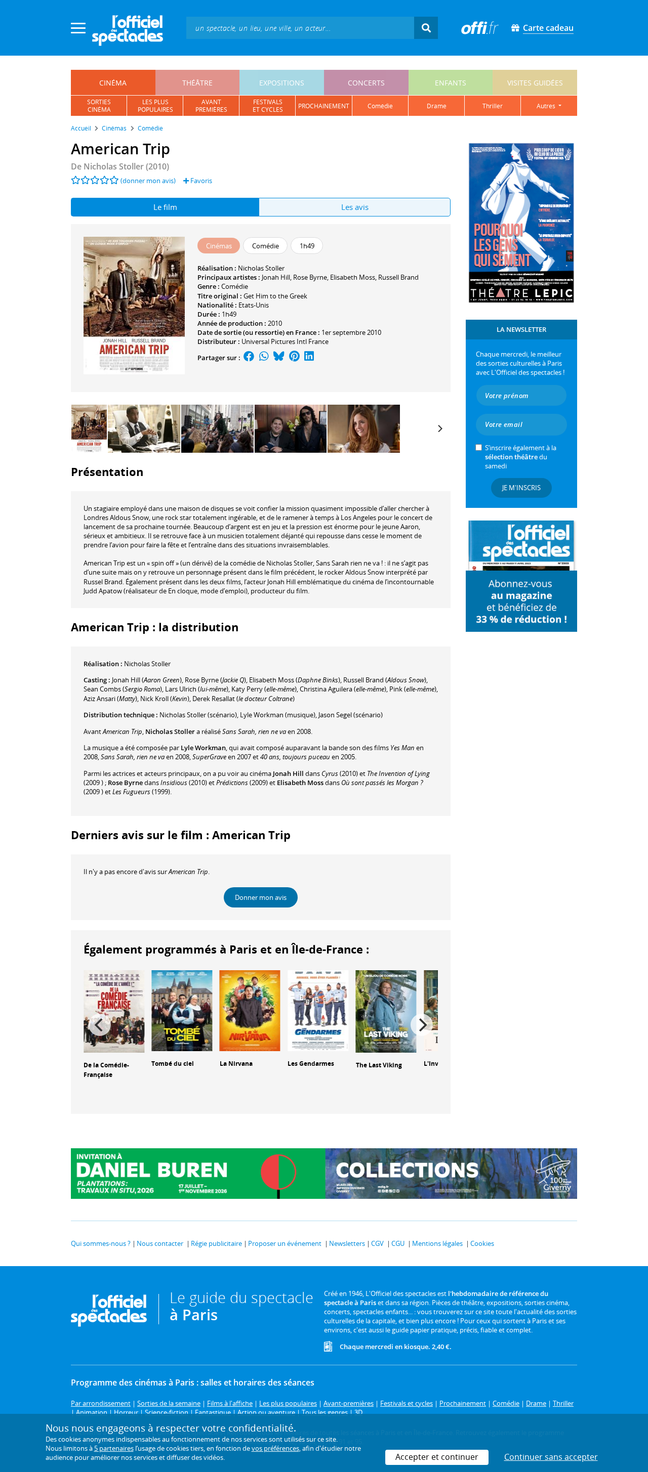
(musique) (277, 714)
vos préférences (275, 1448)
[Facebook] (249, 357)
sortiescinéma (99, 106)
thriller (492, 106)
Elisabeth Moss (352, 277)
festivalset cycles (268, 106)
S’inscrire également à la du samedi (520, 456)
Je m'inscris (521, 487)
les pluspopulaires (155, 106)
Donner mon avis (261, 897)
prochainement (323, 106)
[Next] (439, 428)
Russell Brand (398, 277)
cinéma (113, 83)
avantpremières (211, 106)
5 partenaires (114, 1448)
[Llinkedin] (309, 357)
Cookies (482, 1243)
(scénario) (198, 714)
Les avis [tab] (355, 207)
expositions (281, 83)
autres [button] (547, 106)
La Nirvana (236, 1063)
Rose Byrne (310, 277)
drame (437, 106)
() (147, 679)
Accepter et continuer (436, 1456)
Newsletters (347, 1243)
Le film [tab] (165, 207)
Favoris (200, 180)
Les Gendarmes (311, 1063)
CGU (397, 1243)
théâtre (197, 83)
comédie (380, 106)
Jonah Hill (276, 277)
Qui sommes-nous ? (101, 1243)
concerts (366, 83)
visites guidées (535, 83)
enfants (450, 83)
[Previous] (100, 1025)
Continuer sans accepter (551, 1456)
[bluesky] (279, 357)
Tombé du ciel (172, 1063)
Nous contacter (160, 1243)
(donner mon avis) (148, 180)
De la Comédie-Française (106, 1070)
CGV (377, 1243)
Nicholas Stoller (261, 268)
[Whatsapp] (264, 357)
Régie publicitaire (216, 1243)
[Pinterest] (294, 357)
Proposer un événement (284, 1243)
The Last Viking (379, 1065)
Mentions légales (437, 1243)
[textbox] (300, 27)
